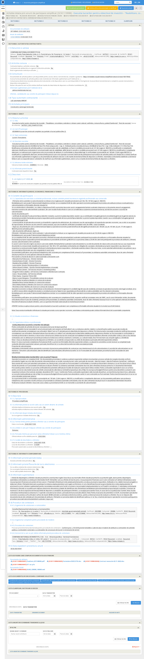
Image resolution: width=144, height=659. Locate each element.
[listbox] (24, 595)
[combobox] (48, 595)
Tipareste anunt (126, 8)
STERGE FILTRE (124, 603)
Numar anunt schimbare (18, 631)
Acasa (17, 3)
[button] (54, 595)
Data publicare (48, 631)
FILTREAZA (136, 603)
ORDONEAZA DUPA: (15, 607)
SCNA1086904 (15, 37)
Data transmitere (49, 593)
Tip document (14, 593)
